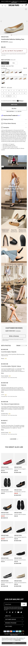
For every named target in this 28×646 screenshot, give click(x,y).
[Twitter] (21, 612)
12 (14, 96)
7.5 (3, 93)
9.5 (24, 93)
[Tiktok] (12, 612)
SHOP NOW (14, 2)
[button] (2, 5)
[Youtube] (18, 612)
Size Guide (9, 87)
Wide (13, 63)
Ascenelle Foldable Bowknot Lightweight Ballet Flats (12, 514)
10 (3, 96)
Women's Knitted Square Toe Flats (8, 582)
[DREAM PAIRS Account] (22, 5)
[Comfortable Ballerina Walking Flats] (3, 71)
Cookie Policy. (18, 640)
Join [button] (24, 604)
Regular (5, 63)
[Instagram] (10, 612)
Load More (13, 439)
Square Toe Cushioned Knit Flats (8, 559)
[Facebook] (7, 612)
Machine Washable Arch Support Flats (9, 469)
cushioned (23, 138)
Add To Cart (14, 104)
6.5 (19, 90)
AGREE (14, 643)
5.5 (8, 90)
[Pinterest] (15, 612)
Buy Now (14, 108)
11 (8, 96)
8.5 (14, 93)
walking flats (8, 131)
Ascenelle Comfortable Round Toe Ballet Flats (11, 537)
